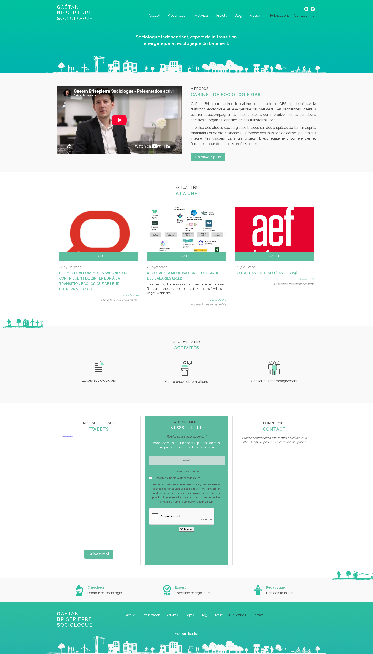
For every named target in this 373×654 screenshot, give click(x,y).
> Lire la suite (130, 295)
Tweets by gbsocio (67, 436)
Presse (254, 15)
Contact (300, 15)
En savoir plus (208, 157)
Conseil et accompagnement (274, 381)
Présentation (178, 15)
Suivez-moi (99, 554)
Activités (202, 15)
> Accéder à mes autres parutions (294, 284)
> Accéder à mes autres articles (119, 300)
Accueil (154, 15)
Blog (238, 15)
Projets (221, 15)
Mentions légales (186, 633)
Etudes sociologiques (99, 380)
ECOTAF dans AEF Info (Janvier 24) (266, 273)
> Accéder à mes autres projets (207, 304)
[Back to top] (366, 636)
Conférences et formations (186, 382)
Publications (279, 15)
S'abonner (186, 529)
